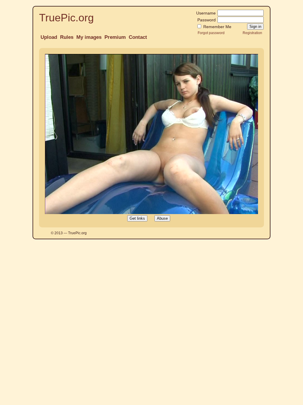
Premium (115, 37)
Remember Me (216, 26)
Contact (138, 37)
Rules (66, 37)
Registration (252, 33)
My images (88, 37)
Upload (49, 37)
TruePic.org (66, 18)
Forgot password (211, 33)
